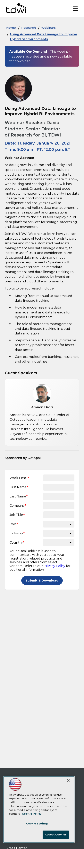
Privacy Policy (54, 566)
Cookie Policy (31, 813)
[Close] (68, 780)
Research (28, 27)
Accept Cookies (56, 834)
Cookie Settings (37, 823)
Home (11, 27)
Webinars (48, 27)
